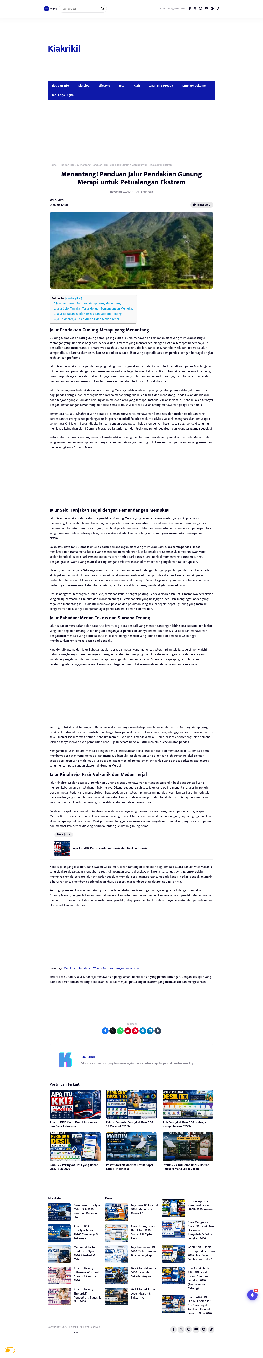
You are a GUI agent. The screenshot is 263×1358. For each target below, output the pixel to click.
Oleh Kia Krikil (59, 204)
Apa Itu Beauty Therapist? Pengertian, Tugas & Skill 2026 (87, 1295)
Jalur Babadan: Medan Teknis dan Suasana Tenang (89, 313)
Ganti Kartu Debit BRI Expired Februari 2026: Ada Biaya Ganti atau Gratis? (201, 1253)
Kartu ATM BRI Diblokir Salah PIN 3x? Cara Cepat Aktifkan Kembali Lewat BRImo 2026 (200, 1305)
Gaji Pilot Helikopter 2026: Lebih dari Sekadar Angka (144, 1272)
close (76, 1332)
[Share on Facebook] (105, 1030)
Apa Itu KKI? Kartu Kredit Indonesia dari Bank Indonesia (110, 848)
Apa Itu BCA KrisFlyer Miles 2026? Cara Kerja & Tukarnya (86, 1232)
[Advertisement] (148, 49)
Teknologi (83, 85)
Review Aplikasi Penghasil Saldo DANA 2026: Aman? (200, 1205)
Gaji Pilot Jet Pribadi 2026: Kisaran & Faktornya (144, 1293)
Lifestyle (104, 85)
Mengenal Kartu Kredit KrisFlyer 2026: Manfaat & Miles (84, 1253)
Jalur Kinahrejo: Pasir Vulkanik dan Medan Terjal (88, 319)
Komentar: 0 (203, 204)
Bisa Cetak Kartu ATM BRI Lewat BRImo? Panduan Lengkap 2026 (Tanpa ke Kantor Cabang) (199, 1278)
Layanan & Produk (161, 85)
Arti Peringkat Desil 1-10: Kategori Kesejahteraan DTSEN (185, 1124)
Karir (137, 85)
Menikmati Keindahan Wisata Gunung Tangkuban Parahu (101, 968)
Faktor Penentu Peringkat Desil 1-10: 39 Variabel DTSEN (130, 1124)
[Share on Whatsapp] (120, 1030)
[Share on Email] (127, 1030)
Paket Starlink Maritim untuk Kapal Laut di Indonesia (129, 1167)
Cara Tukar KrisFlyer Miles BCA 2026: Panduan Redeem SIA (87, 1211)
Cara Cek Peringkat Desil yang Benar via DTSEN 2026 (74, 1167)
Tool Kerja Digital (63, 94)
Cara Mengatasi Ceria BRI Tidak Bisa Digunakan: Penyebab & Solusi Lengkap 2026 (201, 1230)
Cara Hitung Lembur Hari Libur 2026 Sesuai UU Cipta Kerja (144, 1232)
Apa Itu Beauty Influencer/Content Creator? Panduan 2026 (86, 1274)
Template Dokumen (194, 85)
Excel (121, 85)
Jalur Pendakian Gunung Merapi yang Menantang (88, 303)
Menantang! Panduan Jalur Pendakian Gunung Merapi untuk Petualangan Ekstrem (131, 178)
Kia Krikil (88, 1057)
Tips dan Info (60, 85)
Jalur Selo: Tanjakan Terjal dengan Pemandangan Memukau (95, 308)
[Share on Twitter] (112, 1030)
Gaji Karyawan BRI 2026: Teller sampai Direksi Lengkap (143, 1251)
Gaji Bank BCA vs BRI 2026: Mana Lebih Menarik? (144, 1209)
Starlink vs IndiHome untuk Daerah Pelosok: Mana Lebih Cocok (186, 1167)
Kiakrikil (64, 49)
